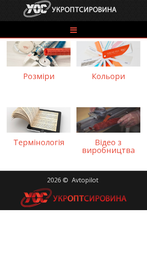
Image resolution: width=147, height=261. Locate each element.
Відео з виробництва (108, 132)
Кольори (108, 62)
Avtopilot (85, 180)
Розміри (39, 62)
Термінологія (39, 128)
